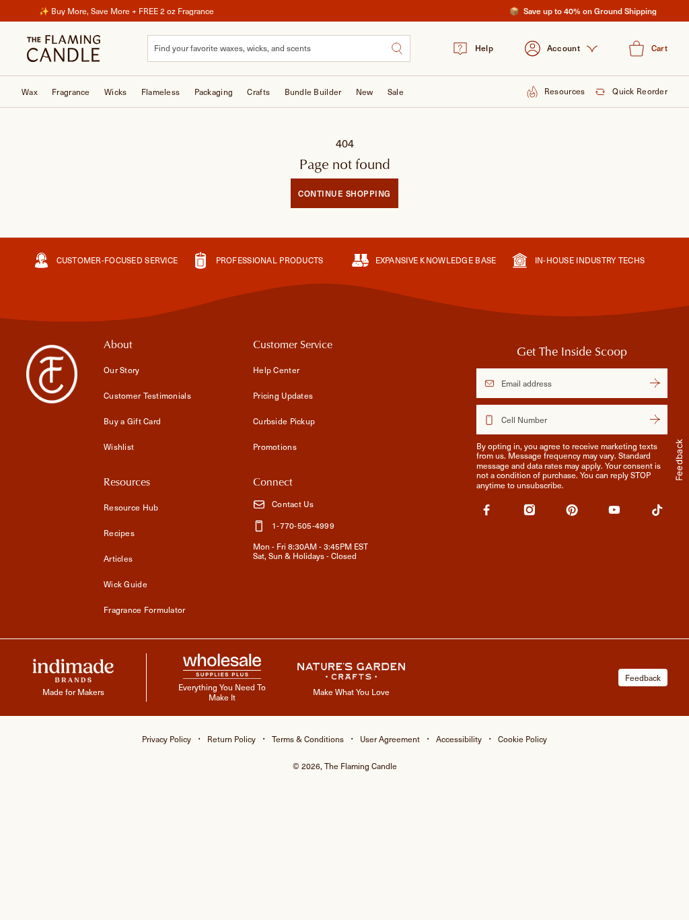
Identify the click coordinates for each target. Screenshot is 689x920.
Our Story (122, 369)
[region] (344, 11)
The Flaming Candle (360, 765)
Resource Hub (131, 507)
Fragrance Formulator (145, 609)
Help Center (276, 369)
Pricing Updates (283, 395)
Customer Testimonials (147, 395)
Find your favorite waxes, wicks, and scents (232, 48)
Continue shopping (344, 193)
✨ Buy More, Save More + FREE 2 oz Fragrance (126, 10)
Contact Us (293, 504)
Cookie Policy (522, 738)
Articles (118, 558)
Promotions (275, 446)
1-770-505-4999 (303, 525)
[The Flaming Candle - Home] (64, 48)
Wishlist (119, 446)
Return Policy (231, 738)
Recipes (119, 532)
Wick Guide (125, 584)
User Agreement (390, 738)
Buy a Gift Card (132, 421)
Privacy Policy (166, 738)
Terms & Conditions (308, 738)
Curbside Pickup (284, 421)
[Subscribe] (654, 383)
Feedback (643, 677)
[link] (486, 511)
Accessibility (459, 738)
